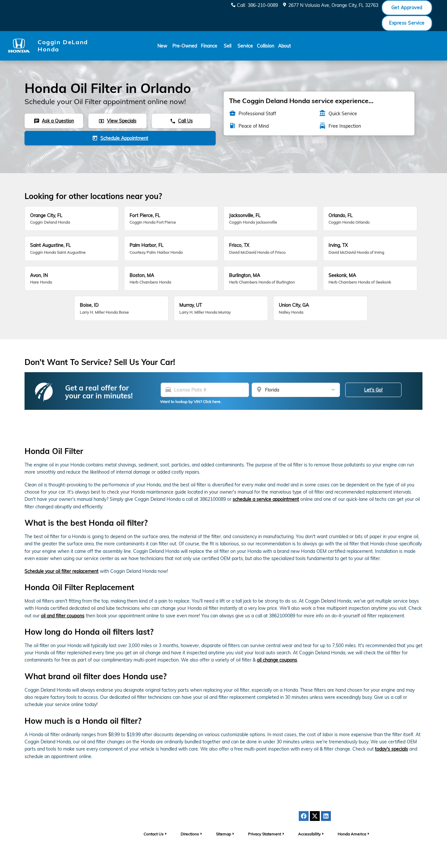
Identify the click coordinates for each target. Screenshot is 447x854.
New (162, 46)
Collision (265, 46)
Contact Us (154, 833)
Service (245, 46)
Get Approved (406, 7)
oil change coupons (277, 660)
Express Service (407, 23)
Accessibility (309, 833)
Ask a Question (54, 121)
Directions (190, 833)
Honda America (352, 833)
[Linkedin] (326, 816)
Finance (209, 46)
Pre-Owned (184, 46)
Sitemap (223, 833)
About (284, 46)
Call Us (181, 121)
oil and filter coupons (62, 616)
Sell (227, 46)
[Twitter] (315, 816)
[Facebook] (304, 816)
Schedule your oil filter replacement (61, 571)
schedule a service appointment (266, 499)
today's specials (391, 749)
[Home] (18, 45)
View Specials (117, 121)
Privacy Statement (264, 833)
